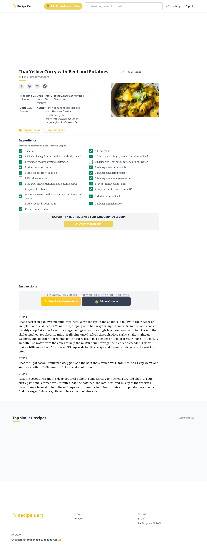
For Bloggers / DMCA (149, 523)
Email (140, 518)
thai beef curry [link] (32, 130)
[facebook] (21, 86)
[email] (37, 86)
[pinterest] (29, 86)
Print (153, 72)
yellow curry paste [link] (53, 130)
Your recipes (134, 71)
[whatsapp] (45, 86)
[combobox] (124, 6)
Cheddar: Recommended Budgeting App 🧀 (36, 539)
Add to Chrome (109, 301)
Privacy (78, 518)
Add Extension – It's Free (65, 6)
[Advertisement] (102, 38)
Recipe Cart (30, 515)
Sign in (190, 6)
